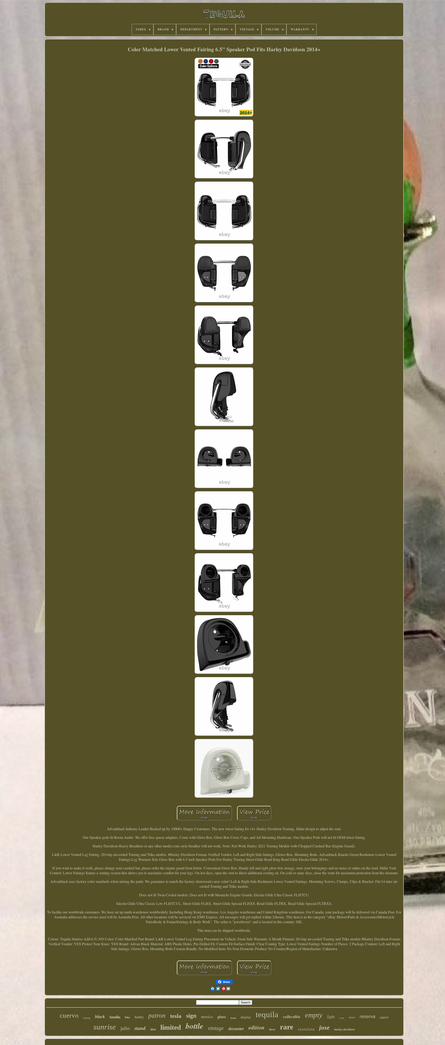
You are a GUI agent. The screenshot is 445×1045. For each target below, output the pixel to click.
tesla (175, 1016)
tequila (267, 1014)
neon (352, 1017)
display (246, 1017)
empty (313, 1015)
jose (324, 1027)
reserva (367, 1016)
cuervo (69, 1015)
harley (139, 1017)
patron (156, 1015)
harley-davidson (344, 1029)
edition (256, 1027)
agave (384, 1017)
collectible (291, 1017)
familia (115, 1017)
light (331, 1016)
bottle (194, 1025)
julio (125, 1028)
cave (341, 1017)
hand (233, 1018)
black (100, 1016)
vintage (216, 1028)
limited (170, 1027)
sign (191, 1015)
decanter (236, 1028)
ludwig (86, 1017)
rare (286, 1027)
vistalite (306, 1029)
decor (272, 1029)
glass (221, 1017)
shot (153, 1029)
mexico (207, 1016)
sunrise (104, 1027)
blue (127, 1017)
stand (140, 1028)
